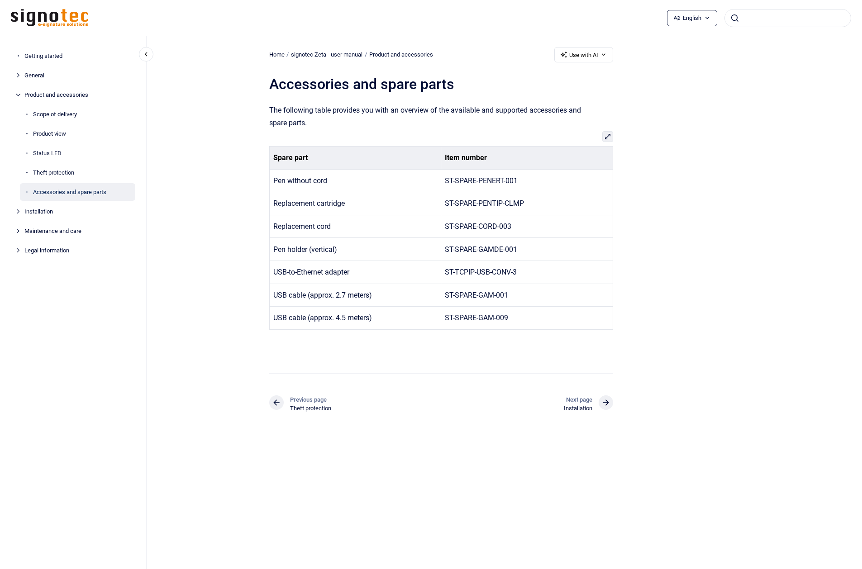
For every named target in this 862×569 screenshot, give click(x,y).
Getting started (43, 55)
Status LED (47, 153)
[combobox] (788, 18)
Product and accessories (56, 94)
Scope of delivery (55, 114)
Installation (38, 211)
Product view (49, 133)
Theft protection (53, 172)
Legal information (46, 250)
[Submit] (735, 18)
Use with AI (583, 55)
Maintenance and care (52, 231)
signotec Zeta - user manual (326, 54)
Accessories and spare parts (69, 192)
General (34, 75)
